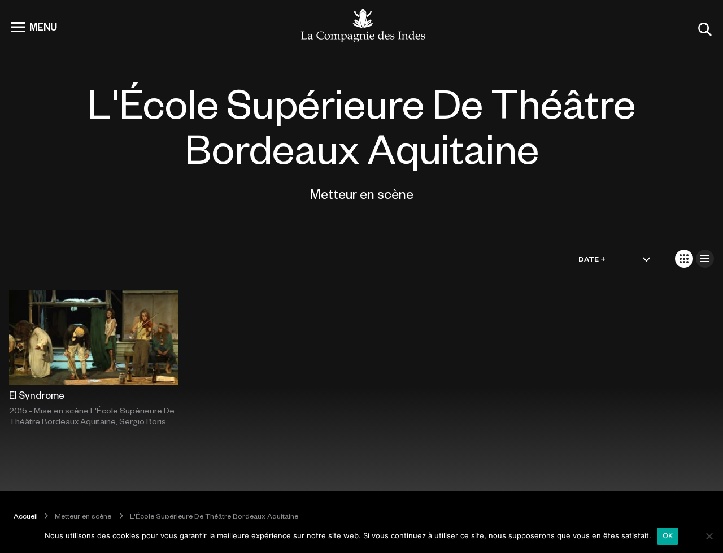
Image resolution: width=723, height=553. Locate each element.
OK (668, 535)
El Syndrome (36, 395)
